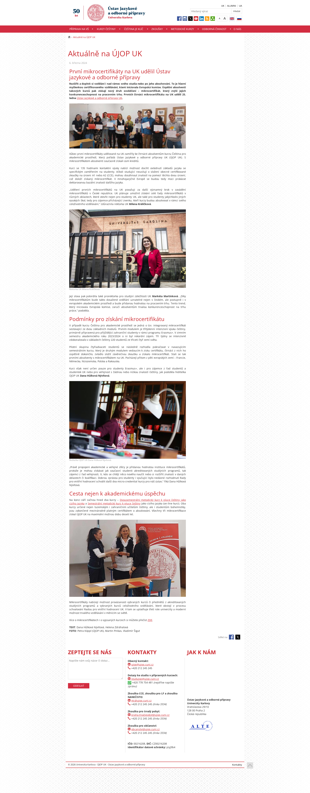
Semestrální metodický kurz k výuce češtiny (114, 503)
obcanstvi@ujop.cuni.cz (145, 729)
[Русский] (239, 18)
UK (222, 5)
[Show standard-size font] (219, 18)
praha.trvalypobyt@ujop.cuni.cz (150, 715)
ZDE (150, 620)
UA (240, 5)
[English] (232, 18)
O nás (237, 29)
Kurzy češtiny (106, 29)
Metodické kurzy (182, 29)
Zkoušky (157, 29)
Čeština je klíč (133, 29)
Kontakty (237, 764)
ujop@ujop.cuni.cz (142, 664)
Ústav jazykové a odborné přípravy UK (99, 98)
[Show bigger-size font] (224, 18)
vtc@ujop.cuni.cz (141, 700)
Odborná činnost (214, 29)
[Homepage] (69, 37)
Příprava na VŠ (79, 29)
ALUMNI (231, 5)
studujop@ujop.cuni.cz (145, 679)
